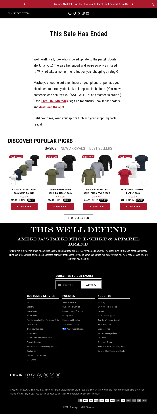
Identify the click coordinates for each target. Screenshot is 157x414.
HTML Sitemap (70, 407)
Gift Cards (102, 338)
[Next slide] (145, 183)
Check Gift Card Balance (36, 355)
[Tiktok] (52, 375)
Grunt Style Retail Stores (107, 307)
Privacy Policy (67, 315)
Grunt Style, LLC (36, 389)
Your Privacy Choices (70, 324)
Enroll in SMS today (54, 101)
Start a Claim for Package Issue (39, 338)
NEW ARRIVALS (73, 148)
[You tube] (58, 375)
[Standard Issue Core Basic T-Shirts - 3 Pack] (60, 170)
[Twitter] (33, 375)
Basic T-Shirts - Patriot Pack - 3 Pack (133, 191)
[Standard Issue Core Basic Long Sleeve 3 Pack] (96, 170)
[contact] (74, 13)
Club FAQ (30, 307)
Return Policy (32, 315)
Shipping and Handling (71, 320)
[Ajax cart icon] (88, 13)
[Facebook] (27, 375)
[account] (83, 13)
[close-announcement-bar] (153, 4)
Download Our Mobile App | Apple (111, 351)
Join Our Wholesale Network (109, 320)
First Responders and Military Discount (42, 346)
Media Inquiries (104, 329)
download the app (51, 107)
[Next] (132, 4)
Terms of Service (69, 302)
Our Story (101, 302)
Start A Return (32, 333)
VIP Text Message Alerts (107, 333)
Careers (101, 311)
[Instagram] (39, 375)
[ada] (70, 13)
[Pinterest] (46, 375)
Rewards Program (34, 342)
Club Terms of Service (71, 307)
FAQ (28, 302)
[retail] (79, 13)
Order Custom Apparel (106, 315)
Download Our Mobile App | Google (112, 346)
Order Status (32, 324)
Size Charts (31, 360)
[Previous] (24, 4)
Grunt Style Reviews (105, 342)
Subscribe (91, 285)
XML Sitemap (87, 407)
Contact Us (31, 351)
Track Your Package (35, 329)
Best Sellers (100, 148)
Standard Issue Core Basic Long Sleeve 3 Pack (97, 191)
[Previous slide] (12, 183)
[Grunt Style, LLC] (19, 13)
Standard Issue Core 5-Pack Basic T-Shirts (24, 191)
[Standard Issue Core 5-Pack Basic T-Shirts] (24, 170)
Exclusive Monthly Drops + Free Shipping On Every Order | (78, 4)
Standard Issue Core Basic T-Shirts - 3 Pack (60, 191)
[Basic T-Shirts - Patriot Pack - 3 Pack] (133, 170)
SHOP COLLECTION (78, 217)
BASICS (50, 148)
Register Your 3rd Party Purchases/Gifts (43, 320)
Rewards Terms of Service (72, 311)
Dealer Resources (104, 324)
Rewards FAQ (32, 311)
